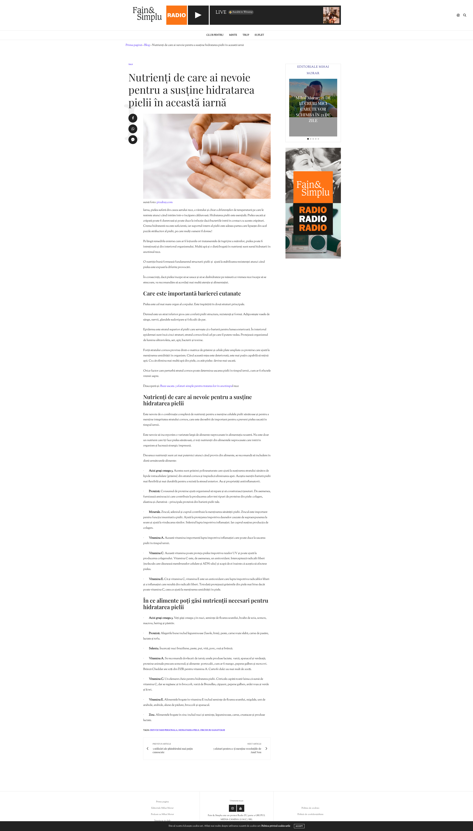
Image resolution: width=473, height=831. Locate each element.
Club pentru (215, 35)
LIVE (221, 13)
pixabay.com (165, 202)
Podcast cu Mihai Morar (162, 814)
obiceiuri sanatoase (212, 730)
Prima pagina (162, 801)
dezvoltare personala (164, 730)
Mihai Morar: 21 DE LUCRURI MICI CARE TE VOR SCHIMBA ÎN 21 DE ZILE (313, 109)
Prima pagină (134, 45)
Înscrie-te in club (162, 820)
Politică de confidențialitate (310, 814)
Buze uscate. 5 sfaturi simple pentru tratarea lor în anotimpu (196, 386)
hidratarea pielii (188, 730)
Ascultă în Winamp (242, 12)
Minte (233, 35)
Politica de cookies (310, 808)
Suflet (259, 35)
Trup (246, 35)
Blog (147, 45)
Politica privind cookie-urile (275, 826)
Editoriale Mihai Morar (162, 808)
